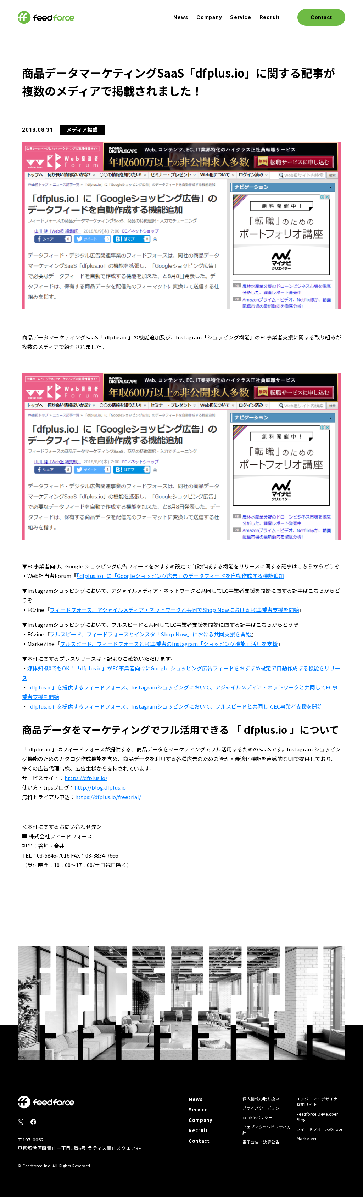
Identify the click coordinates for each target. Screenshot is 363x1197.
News (180, 17)
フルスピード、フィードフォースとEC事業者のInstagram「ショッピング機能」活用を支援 (169, 643)
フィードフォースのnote (319, 1129)
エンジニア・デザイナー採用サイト (319, 1101)
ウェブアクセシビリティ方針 (266, 1129)
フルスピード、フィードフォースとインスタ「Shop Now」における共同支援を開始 (150, 634)
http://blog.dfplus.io (100, 787)
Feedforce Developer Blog (317, 1117)
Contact (199, 1141)
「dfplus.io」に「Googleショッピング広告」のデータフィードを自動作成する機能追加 (180, 575)
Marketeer (307, 1138)
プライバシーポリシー (263, 1108)
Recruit (269, 17)
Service (240, 17)
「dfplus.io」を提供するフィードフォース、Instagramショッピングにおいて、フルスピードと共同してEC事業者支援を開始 (175, 706)
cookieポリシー (257, 1117)
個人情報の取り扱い (260, 1098)
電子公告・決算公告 (260, 1142)
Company (209, 17)
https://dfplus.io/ (86, 777)
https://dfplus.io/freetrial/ (108, 797)
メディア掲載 (82, 129)
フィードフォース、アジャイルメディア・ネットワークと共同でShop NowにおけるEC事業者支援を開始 (174, 609)
